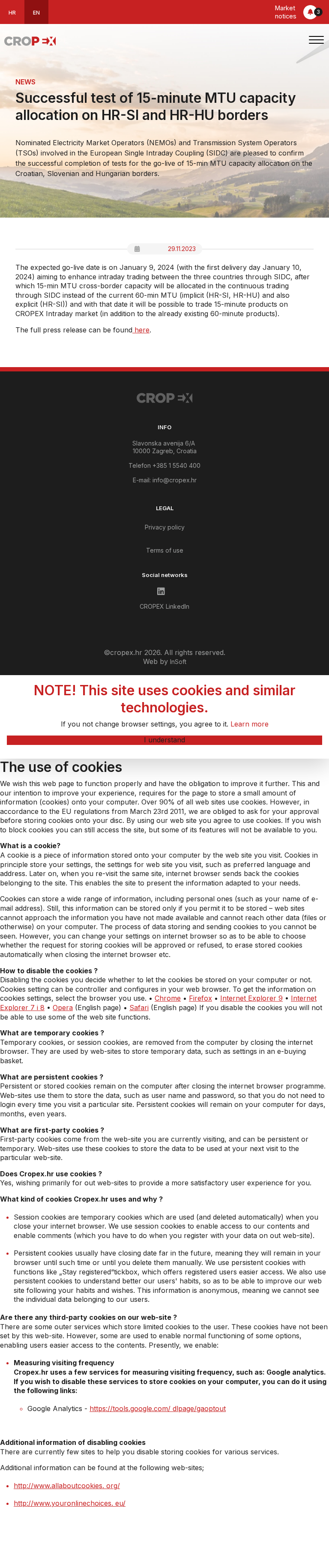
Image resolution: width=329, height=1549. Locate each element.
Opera (63, 1007)
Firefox (200, 998)
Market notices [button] (297, 12)
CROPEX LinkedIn (164, 606)
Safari (139, 1007)
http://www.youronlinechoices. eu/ (70, 1503)
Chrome (168, 998)
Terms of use (164, 550)
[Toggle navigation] (316, 41)
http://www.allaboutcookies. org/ (67, 1485)
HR (12, 12)
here (141, 330)
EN (36, 12)
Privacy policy (165, 527)
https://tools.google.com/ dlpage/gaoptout (158, 1408)
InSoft (178, 661)
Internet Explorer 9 (251, 998)
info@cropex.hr (175, 480)
